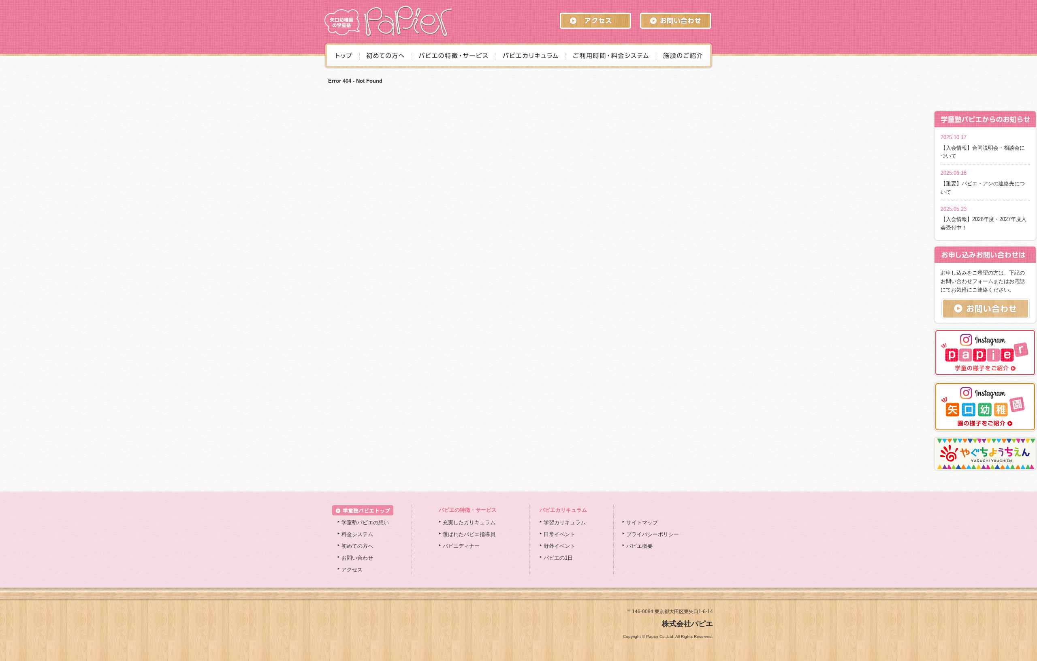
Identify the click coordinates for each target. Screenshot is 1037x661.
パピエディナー (461, 546)
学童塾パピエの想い (365, 522)
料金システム (357, 534)
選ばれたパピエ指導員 (469, 534)
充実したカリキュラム (469, 522)
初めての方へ (357, 546)
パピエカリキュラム (563, 510)
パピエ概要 (639, 546)
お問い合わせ (357, 558)
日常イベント (559, 534)
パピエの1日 (558, 558)
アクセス (352, 570)
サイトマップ (642, 522)
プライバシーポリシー (652, 534)
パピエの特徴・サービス (468, 510)
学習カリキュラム (565, 522)
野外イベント (559, 546)
